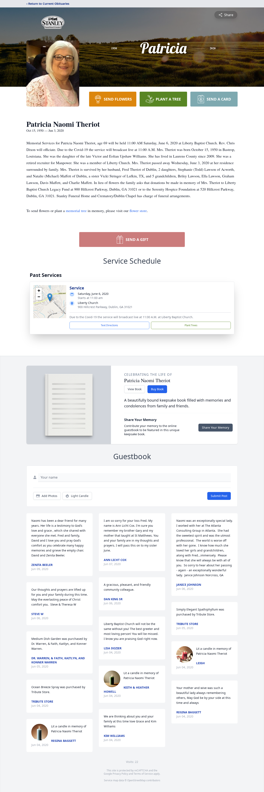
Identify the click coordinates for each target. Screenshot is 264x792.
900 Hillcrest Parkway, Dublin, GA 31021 (105, 307)
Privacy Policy (120, 773)
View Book (134, 389)
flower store (138, 210)
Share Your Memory (215, 427)
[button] (49, 297)
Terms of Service (143, 773)
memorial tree (76, 210)
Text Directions (109, 325)
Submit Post (219, 496)
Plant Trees (191, 325)
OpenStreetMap (136, 780)
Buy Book (157, 389)
